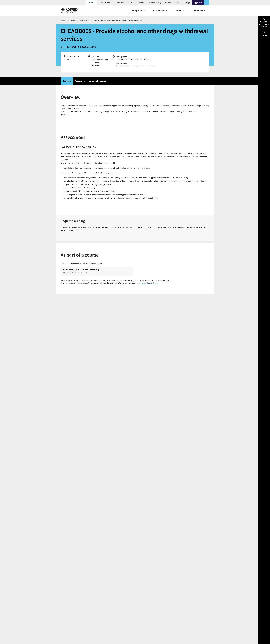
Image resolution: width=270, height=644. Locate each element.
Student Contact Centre (149, 283)
